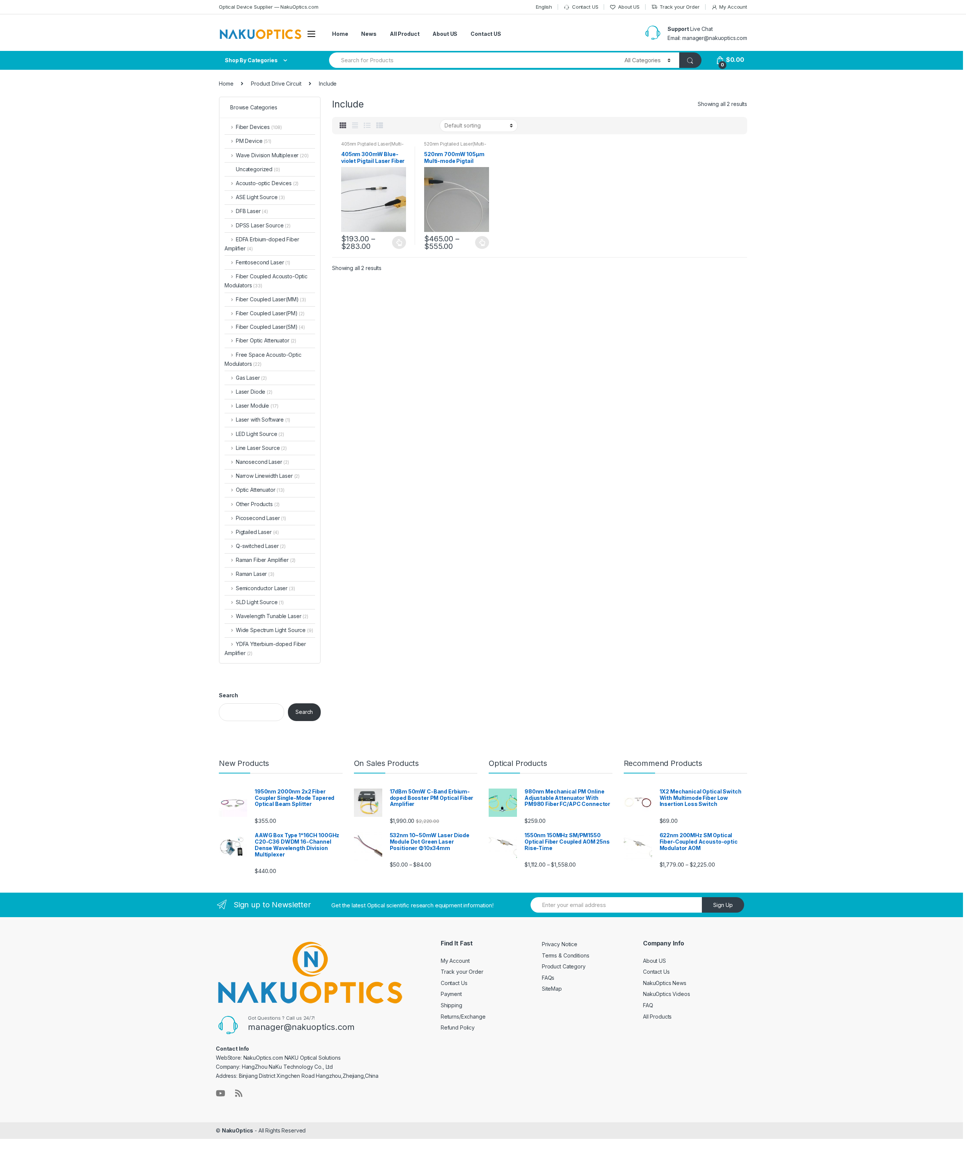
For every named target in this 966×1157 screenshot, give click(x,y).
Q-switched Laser (261, 546)
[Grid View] (343, 125)
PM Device (253, 141)
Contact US (585, 7)
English (544, 7)
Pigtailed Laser (257, 532)
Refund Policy (458, 1027)
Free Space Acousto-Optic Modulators (263, 359)
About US (629, 7)
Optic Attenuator (260, 489)
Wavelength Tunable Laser (272, 616)
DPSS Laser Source (263, 225)
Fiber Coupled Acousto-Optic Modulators (266, 280)
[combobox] (472, 60)
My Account (733, 7)
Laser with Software (263, 419)
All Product (404, 34)
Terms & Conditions (565, 955)
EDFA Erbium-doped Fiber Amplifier (262, 244)
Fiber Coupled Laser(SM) (267, 327)
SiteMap (552, 988)
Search (228, 695)
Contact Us (454, 983)
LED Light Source (260, 434)
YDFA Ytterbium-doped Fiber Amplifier (265, 648)
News (368, 34)
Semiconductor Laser (265, 588)
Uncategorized (258, 169)
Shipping (451, 1005)
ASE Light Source (260, 197)
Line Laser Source (261, 448)
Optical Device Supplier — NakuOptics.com (268, 7)
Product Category (564, 966)
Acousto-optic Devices (267, 183)
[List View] (367, 125)
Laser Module (257, 405)
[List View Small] (379, 125)
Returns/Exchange (463, 1016)
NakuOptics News (664, 983)
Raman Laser (255, 574)
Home (340, 34)
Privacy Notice (559, 944)
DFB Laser (252, 211)
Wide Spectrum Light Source (274, 630)
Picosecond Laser (261, 518)
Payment (451, 994)
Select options (399, 242)
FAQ (648, 1005)
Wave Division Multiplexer (272, 155)
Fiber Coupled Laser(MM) (267, 299)
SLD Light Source (260, 602)
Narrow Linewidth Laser (268, 476)
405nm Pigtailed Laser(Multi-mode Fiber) (372, 146)
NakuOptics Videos (666, 994)
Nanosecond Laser (262, 462)
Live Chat (701, 29)
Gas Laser (251, 377)
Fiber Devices (259, 127)
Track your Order (680, 7)
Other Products (258, 504)
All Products (657, 1016)
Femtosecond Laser (263, 262)
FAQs (548, 977)
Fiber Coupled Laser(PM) (267, 313)
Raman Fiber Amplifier (265, 560)
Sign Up (723, 905)
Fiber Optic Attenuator (266, 340)
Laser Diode (254, 391)
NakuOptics (238, 1130)
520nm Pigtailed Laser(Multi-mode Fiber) (455, 146)
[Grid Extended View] (355, 125)
